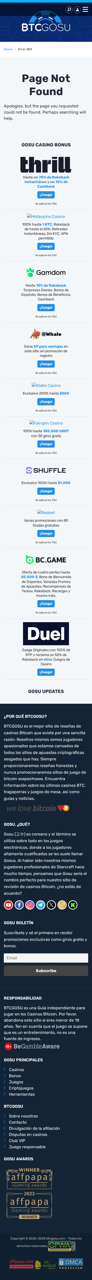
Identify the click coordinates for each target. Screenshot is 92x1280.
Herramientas (22, 1094)
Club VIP (17, 1140)
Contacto (18, 1122)
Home (8, 49)
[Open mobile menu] (84, 10)
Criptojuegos (21, 1088)
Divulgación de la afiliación (34, 1128)
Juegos (16, 1082)
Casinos (16, 1069)
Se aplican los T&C (46, 203)
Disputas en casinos (28, 1134)
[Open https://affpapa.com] (29, 1178)
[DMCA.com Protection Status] (71, 1264)
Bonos (15, 1075)
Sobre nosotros (23, 1116)
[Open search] (69, 9)
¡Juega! (46, 195)
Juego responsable (27, 1146)
